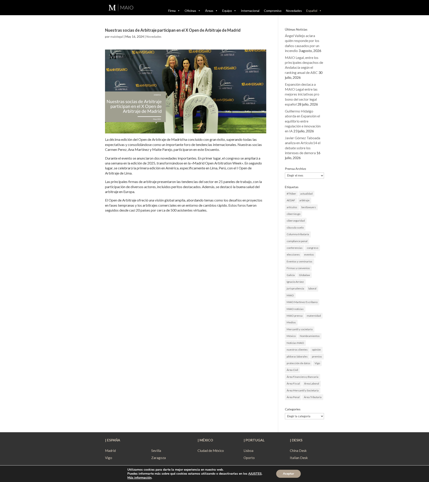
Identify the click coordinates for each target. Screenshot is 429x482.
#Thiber (291, 193)
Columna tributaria (298, 234)
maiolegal (116, 36)
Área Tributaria (313, 397)
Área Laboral (311, 383)
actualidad (306, 193)
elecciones (293, 254)
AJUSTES (255, 474)
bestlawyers (308, 207)
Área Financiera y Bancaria (302, 376)
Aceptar (288, 474)
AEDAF (291, 200)
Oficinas (190, 10)
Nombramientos (310, 336)
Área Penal (293, 397)
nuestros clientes (297, 349)
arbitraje (304, 200)
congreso (312, 247)
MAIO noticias (295, 309)
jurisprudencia (295, 288)
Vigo (317, 363)
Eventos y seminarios (299, 261)
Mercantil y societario (300, 329)
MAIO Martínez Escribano (302, 302)
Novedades (294, 10)
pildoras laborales (297, 356)
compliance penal (297, 241)
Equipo (227, 10)
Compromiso (273, 10)
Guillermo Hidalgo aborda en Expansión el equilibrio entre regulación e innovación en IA (303, 121)
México (291, 336)
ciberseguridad (296, 220)
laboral (312, 288)
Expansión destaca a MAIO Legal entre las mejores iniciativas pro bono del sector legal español (302, 94)
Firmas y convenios (298, 268)
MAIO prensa (295, 315)
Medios (291, 322)
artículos (292, 207)
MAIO (290, 295)
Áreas (209, 10)
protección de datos (298, 363)
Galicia (291, 275)
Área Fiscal (293, 383)
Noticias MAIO (295, 343)
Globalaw (304, 275)
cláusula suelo (295, 227)
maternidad (314, 315)
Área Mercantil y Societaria (303, 390)
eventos (309, 254)
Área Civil (292, 370)
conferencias (295, 247)
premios (317, 356)
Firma (172, 10)
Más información (139, 478)
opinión (316, 349)
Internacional (250, 10)
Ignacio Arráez (295, 281)
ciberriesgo (293, 214)
